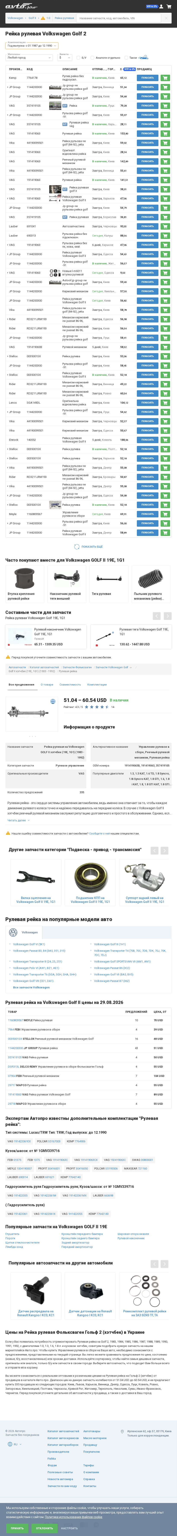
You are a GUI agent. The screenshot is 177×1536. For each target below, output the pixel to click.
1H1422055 (75, 1213)
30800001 (146, 1159)
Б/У (84, 57)
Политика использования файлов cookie (73, 1517)
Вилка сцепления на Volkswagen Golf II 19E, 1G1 (35, 900)
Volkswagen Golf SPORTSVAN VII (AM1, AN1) (122, 961)
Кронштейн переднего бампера (82, 1234)
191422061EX (22, 1141)
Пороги (10, 1238)
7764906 (79, 1141)
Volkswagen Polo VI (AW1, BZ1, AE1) (36, 968)
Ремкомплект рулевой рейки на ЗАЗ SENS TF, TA (144, 1313)
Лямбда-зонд (14, 1246)
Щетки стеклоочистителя (22, 1242)
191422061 (20, 1213)
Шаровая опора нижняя (133, 1234)
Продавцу (90, 1444)
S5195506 (111, 1168)
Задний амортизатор (75, 1242)
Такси (133, 57)
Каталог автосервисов (63, 1438)
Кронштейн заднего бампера (81, 1238)
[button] (152, 6)
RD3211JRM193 (37, 319)
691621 (49, 1177)
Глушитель (12, 1234)
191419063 (33, 133)
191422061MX (77, 1195)
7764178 (32, 77)
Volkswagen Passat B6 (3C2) (112, 968)
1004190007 (24, 1168)
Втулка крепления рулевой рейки (21, 596)
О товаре (47, 684)
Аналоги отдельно (108, 57)
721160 (142, 1168)
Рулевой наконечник (131, 1238)
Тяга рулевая (101, 594)
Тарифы (88, 1465)
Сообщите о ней (99, 833)
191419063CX (89, 1159)
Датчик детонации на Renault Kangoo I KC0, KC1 (90, 1313)
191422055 (20, 1195)
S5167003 (53, 1141)
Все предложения (21, 684)
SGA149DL (33, 402)
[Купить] (165, 78)
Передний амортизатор (77, 1246)
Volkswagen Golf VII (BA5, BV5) (113, 974)
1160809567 (34, 514)
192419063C (118, 1159)
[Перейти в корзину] (169, 6)
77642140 (74, 1177)
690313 (31, 235)
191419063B (34, 347)
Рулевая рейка (33, 1048)
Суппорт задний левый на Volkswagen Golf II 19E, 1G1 (144, 900)
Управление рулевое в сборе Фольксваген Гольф (56, 1066)
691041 (31, 226)
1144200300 (34, 87)
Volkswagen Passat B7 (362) (112, 981)
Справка (89, 1479)
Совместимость (70, 684)
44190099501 (35, 142)
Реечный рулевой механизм (33, 1076)
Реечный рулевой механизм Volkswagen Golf (51, 1038)
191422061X (47, 1213)
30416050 (81, 1168)
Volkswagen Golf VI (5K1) (29, 944)
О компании (91, 1472)
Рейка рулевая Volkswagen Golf (39, 1094)
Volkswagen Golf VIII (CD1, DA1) (33, 981)
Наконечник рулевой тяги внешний (65, 596)
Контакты (89, 1486)
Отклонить (44, 1528)
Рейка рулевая (30, 1020)
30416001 (53, 1168)
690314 (23, 1177)
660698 (108, 1195)
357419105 (33, 105)
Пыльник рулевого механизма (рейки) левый (148, 596)
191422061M (48, 1195)
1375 (36, 1159)
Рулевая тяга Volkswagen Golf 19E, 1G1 (144, 632)
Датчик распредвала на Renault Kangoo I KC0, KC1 (35, 1313)
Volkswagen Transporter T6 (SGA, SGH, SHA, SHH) (44, 974)
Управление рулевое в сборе (34, 1029)
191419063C (60, 1159)
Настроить (69, 1528)
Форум (52, 1465)
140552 (31, 439)
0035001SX (34, 356)
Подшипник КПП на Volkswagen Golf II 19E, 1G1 (90, 900)
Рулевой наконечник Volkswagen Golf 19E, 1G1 (57, 632)
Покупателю (91, 1451)
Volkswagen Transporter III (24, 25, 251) (37, 961)
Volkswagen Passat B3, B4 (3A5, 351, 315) (39, 950)
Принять (17, 1528)
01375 (17, 1159)
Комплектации (97, 684)
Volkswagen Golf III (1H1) (110, 944)
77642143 (102, 1213)
